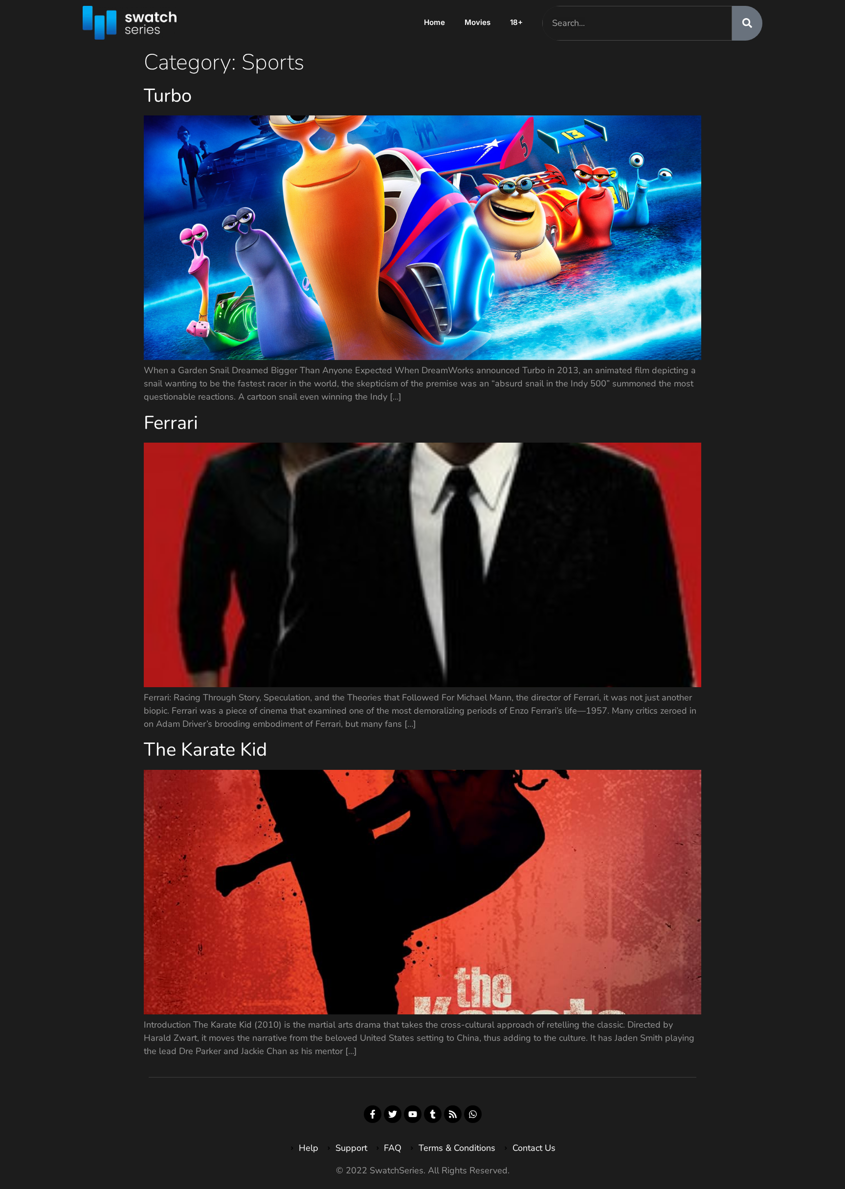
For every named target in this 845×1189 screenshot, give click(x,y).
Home (434, 22)
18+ (516, 22)
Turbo (168, 95)
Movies (477, 22)
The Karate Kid (205, 749)
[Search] (747, 23)
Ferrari (171, 422)
